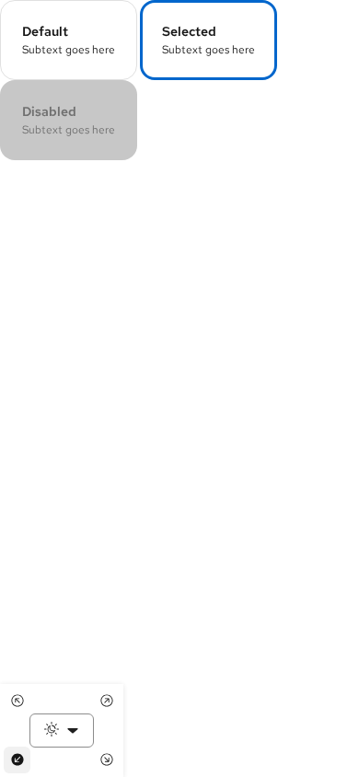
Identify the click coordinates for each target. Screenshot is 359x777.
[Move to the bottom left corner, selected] (17, 760)
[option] (68, 40)
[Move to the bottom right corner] (106, 760)
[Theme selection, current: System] (61, 730)
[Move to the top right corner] (106, 701)
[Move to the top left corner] (17, 701)
